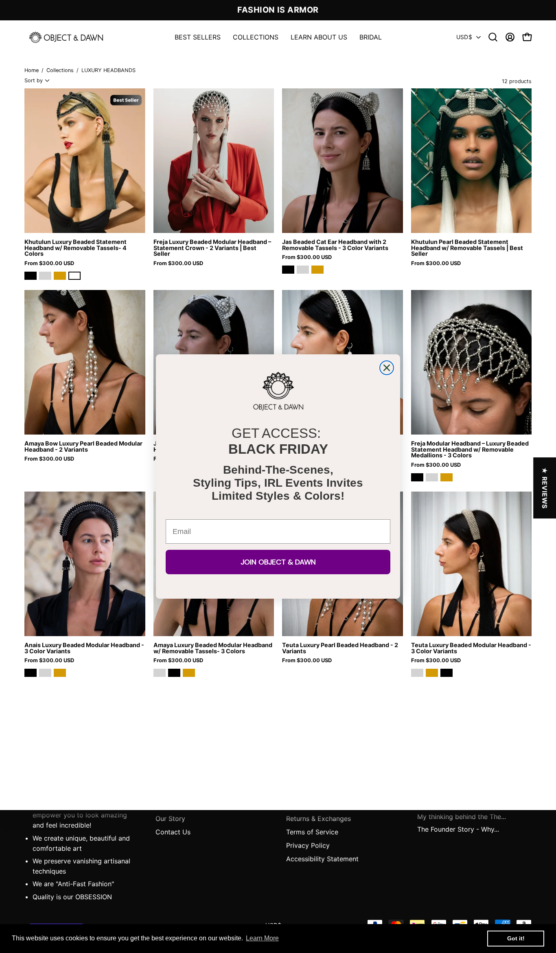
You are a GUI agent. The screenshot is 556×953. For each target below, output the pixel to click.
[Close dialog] (387, 368)
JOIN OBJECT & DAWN (278, 562)
